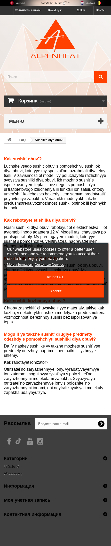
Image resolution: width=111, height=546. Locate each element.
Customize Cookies (49, 264)
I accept (55, 291)
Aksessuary (13, 473)
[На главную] (9, 140)
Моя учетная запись (27, 500)
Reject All (55, 277)
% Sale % (11, 467)
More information (20, 264)
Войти (100, 10)
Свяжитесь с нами (28, 10)
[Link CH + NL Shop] (55, 3)
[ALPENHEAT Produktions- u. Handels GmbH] (55, 38)
